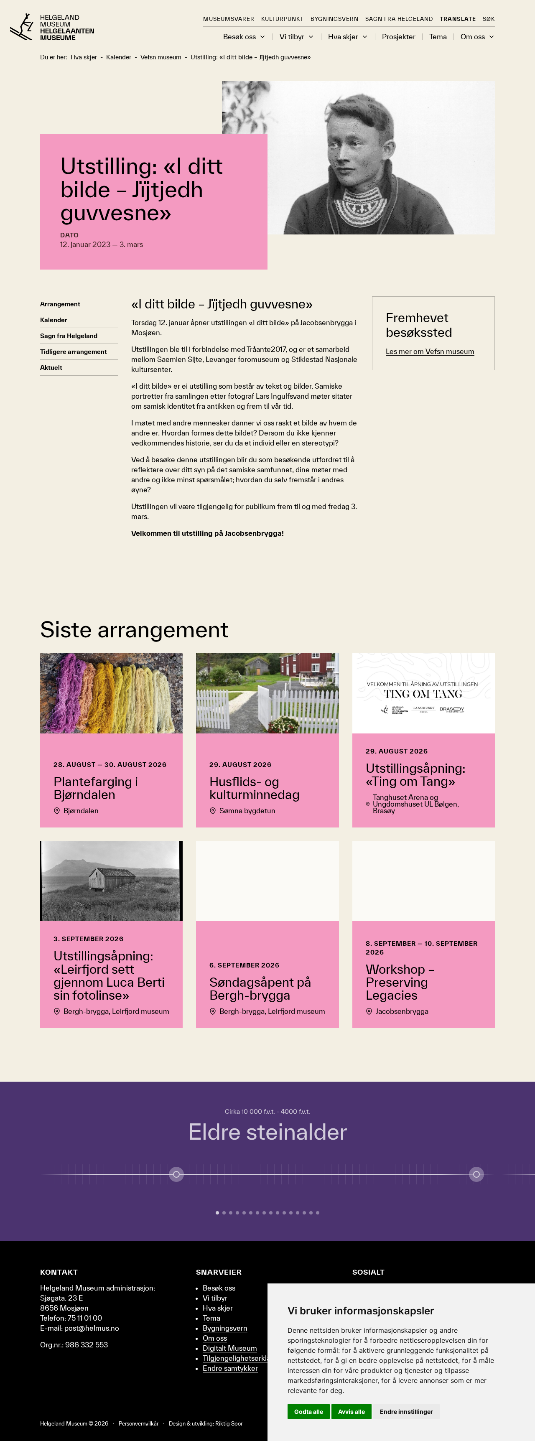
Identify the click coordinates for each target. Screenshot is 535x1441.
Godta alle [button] (308, 1411)
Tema (438, 36)
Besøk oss (239, 36)
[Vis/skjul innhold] (476, 1174)
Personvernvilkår (138, 1424)
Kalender (53, 319)
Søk (489, 19)
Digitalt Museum (230, 1348)
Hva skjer (343, 36)
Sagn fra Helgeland (399, 19)
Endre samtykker (230, 1368)
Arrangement (60, 304)
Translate (458, 19)
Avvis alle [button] (351, 1411)
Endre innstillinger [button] (406, 1411)
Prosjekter (398, 36)
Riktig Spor (228, 1424)
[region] (267, 1161)
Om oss (473, 36)
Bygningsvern (335, 19)
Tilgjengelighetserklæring (244, 1358)
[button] (262, 36)
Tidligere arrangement (73, 351)
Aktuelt (51, 367)
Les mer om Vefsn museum (430, 351)
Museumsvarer (229, 19)
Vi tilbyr (292, 36)
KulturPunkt (282, 19)
